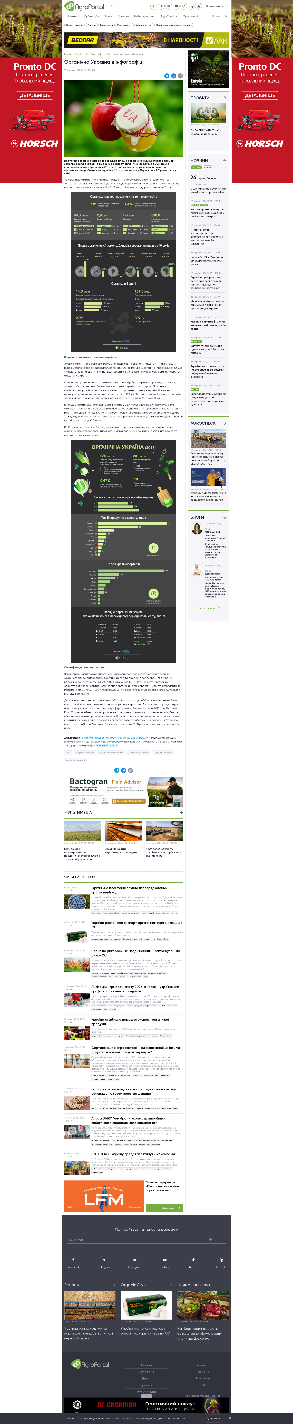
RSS (203, 1384)
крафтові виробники (152, 1006)
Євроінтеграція (74, 25)
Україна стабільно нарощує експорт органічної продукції (130, 1021)
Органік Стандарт (163, 752)
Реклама (203, 1371)
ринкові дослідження (119, 973)
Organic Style (162, 939)
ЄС (140, 939)
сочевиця (139, 1108)
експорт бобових (109, 1108)
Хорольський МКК (165, 1140)
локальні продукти (116, 1006)
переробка (125, 1075)
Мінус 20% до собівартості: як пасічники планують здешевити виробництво (208, 496)
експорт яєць (97, 939)
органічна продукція (130, 913)
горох (98, 1108)
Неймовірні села (144, 16)
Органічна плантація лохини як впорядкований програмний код (129, 890)
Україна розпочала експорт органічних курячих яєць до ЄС (136, 925)
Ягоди (145, 977)
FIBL (68, 752)
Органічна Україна (138, 752)
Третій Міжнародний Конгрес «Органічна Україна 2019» (114, 737)
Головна (69, 54)
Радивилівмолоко (122, 1144)
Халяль (95, 1140)
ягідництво (96, 913)
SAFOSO (112, 1010)
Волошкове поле (153, 1144)
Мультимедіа (191, 16)
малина (95, 973)
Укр (113, 6)
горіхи (111, 977)
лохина (174, 913)
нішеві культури (151, 1108)
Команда (203, 1365)
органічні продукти (75, 760)
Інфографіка (98, 54)
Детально (168, 1208)
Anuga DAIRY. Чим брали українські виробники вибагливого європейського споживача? (128, 1120)
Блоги (108, 16)
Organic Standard (85, 752)
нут (93, 1108)
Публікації (82, 54)
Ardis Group (172, 1006)
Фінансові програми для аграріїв (173, 25)
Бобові (175, 1108)
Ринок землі (106, 25)
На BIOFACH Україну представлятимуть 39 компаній (133, 1154)
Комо (111, 1144)
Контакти (203, 1378)
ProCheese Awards (100, 1010)
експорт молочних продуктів (128, 1140)
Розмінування (124, 25)
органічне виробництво (111, 752)
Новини (146, 1365)
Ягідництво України (108, 1169)
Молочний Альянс (149, 1140)
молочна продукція (99, 1144)
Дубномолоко (105, 1140)
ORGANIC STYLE (107, 745)
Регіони (91, 25)
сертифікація (113, 1075)
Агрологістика (144, 25)
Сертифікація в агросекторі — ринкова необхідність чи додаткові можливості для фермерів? (135, 1050)
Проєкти (123, 16)
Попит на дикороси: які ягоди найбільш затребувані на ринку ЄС (135, 953)
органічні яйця (149, 939)
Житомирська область (111, 913)
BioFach (95, 1169)
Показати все (206, 608)
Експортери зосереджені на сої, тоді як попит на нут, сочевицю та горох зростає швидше (134, 1091)
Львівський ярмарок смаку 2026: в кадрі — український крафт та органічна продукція (135, 989)
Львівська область (99, 1006)
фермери (165, 913)
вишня (125, 977)
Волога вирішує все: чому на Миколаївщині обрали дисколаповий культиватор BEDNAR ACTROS (208, 458)
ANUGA (134, 1144)
